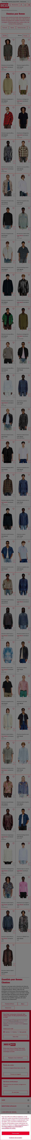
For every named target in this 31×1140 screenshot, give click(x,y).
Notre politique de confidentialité (12, 1126)
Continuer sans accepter (15, 1137)
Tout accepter (15, 1133)
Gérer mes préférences (21, 1125)
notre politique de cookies (8, 1128)
